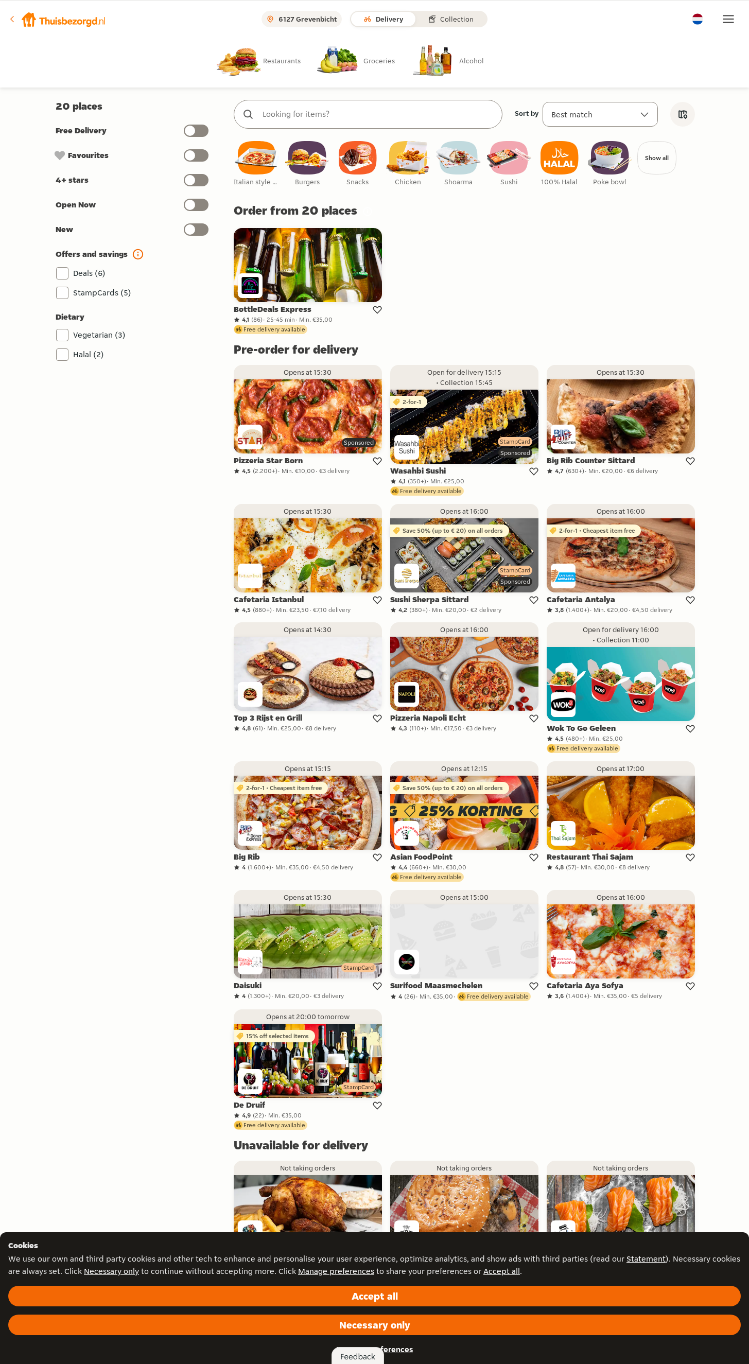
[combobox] (378, 114)
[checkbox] (257, 164)
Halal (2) (88, 354)
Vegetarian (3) (99, 334)
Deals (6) (89, 273)
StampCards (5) (102, 292)
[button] (57, 19)
